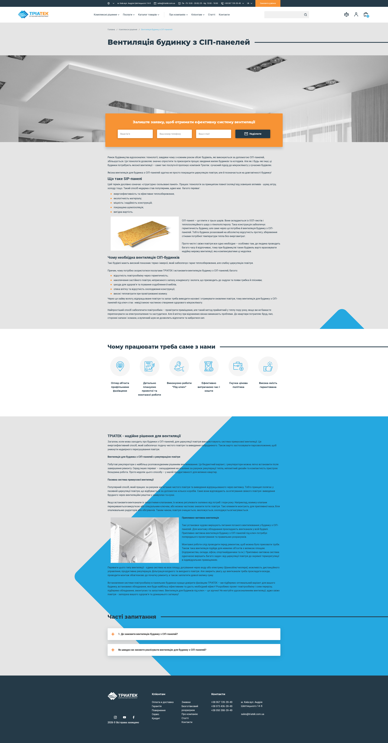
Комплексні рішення (105, 14)
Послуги (127, 14)
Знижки (186, 702)
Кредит (156, 718)
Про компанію (177, 14)
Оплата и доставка (163, 702)
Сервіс (155, 714)
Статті (211, 14)
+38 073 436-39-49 (221, 706)
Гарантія (157, 706)
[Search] (305, 14)
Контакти (224, 14)
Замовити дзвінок (268, 3)
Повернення (159, 710)
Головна (111, 29)
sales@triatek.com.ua (166, 3)
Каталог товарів (147, 14)
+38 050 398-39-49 (221, 710)
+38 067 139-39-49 (221, 702)
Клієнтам (196, 14)
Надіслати (255, 133)
